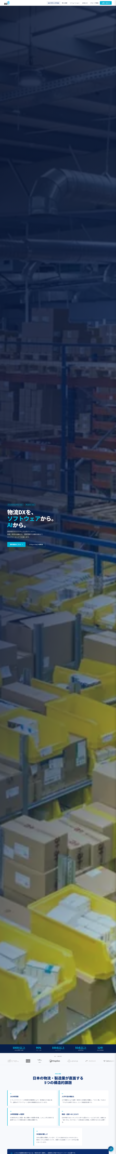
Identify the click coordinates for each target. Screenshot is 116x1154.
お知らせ (85, 3)
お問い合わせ (106, 3)
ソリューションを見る (36, 544)
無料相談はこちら (15, 544)
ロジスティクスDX (53, 3)
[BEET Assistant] (110, 1148)
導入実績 (64, 3)
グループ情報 (94, 3)
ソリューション (74, 3)
